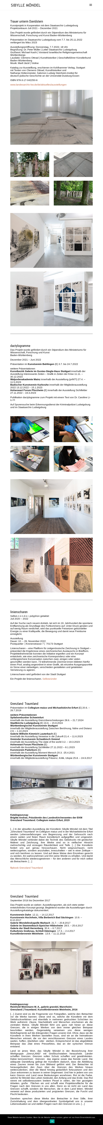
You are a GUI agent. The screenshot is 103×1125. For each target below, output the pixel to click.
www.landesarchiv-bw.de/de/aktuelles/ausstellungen (38, 84)
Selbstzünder (49, 679)
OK (52, 1121)
